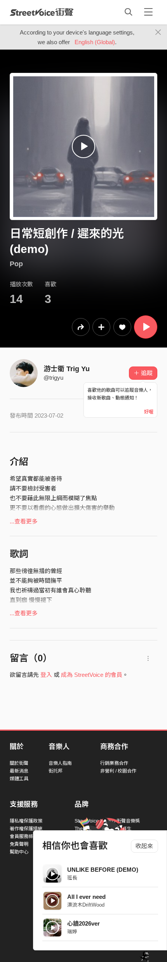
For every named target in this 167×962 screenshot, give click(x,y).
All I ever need (86, 896)
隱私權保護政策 (26, 821)
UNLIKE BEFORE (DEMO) (102, 869)
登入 (46, 674)
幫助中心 (19, 852)
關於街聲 (19, 763)
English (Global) (95, 42)
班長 (72, 878)
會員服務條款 (24, 836)
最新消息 (19, 771)
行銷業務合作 (114, 763)
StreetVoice (42, 12)
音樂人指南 (60, 763)
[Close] (158, 32)
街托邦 (56, 771)
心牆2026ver (83, 923)
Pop (16, 264)
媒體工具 (19, 778)
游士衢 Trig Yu (66, 369)
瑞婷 (72, 931)
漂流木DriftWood (85, 905)
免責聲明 (19, 844)
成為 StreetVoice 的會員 (91, 674)
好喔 (148, 412)
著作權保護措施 (26, 828)
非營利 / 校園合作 (118, 771)
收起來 (144, 846)
